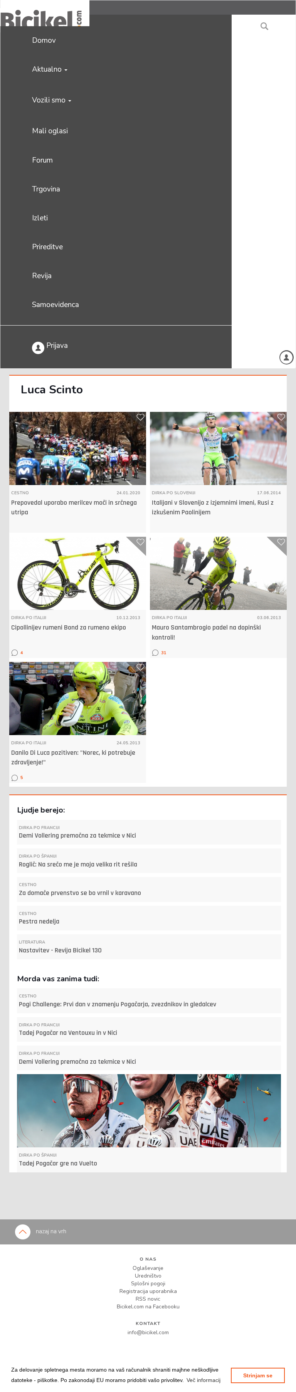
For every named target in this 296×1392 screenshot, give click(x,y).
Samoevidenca (55, 305)
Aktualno (48, 69)
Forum (42, 160)
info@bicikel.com (148, 1332)
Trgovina (46, 189)
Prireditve (47, 247)
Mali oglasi (50, 131)
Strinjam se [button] (257, 1375)
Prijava (56, 346)
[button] (203, 1380)
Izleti (40, 218)
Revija (42, 276)
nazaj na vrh (50, 1231)
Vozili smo (49, 100)
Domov (44, 40)
